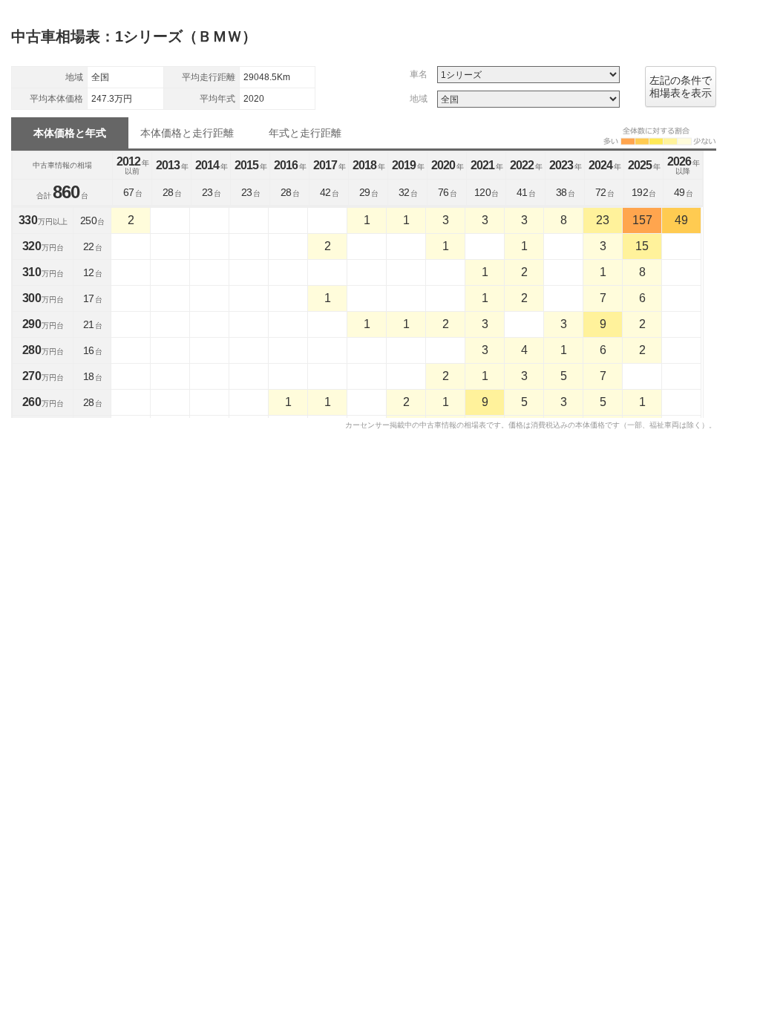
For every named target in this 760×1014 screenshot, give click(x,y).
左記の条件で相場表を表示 (680, 86)
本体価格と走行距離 (187, 133)
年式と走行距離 (305, 133)
